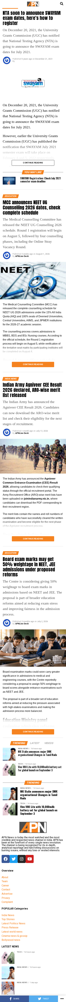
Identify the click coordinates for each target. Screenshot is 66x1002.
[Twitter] (14, 859)
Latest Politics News (13, 923)
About (5, 877)
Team (5, 881)
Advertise (7, 893)
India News (8, 915)
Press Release (10, 927)
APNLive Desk (22, 256)
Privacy (6, 897)
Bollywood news (11, 939)
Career (5, 885)
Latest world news (12, 931)
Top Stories (8, 919)
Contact (6, 889)
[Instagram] (22, 859)
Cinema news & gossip (14, 935)
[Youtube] (30, 859)
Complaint (7, 902)
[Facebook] (6, 859)
